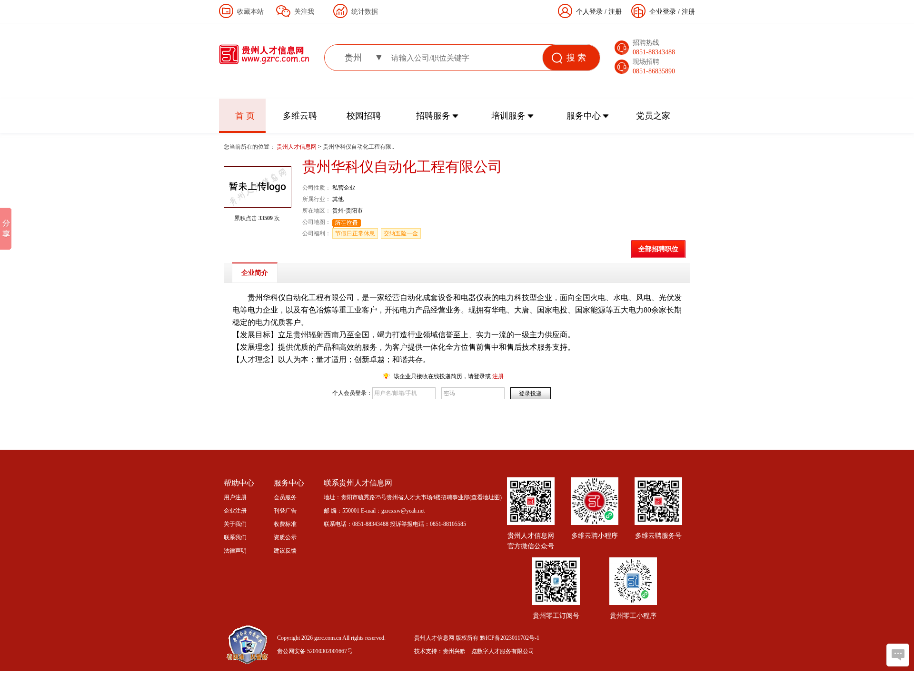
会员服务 (285, 497)
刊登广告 (285, 510)
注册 (688, 11)
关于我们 (235, 524)
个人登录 (589, 11)
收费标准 (285, 524)
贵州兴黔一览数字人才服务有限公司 (488, 651)
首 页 (245, 116)
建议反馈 (285, 550)
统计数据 (364, 11)
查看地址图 (485, 497)
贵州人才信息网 (297, 146)
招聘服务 (433, 116)
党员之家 (653, 116)
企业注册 (235, 510)
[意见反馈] (898, 655)
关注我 (304, 11)
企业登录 (662, 11)
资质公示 (285, 537)
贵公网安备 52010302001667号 (315, 651)
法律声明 (235, 550)
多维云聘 (300, 116)
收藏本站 (250, 11)
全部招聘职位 (658, 248)
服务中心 (583, 116)
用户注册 (235, 497)
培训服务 (508, 116)
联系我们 (235, 537)
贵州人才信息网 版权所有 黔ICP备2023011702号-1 (476, 638)
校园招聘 (364, 116)
